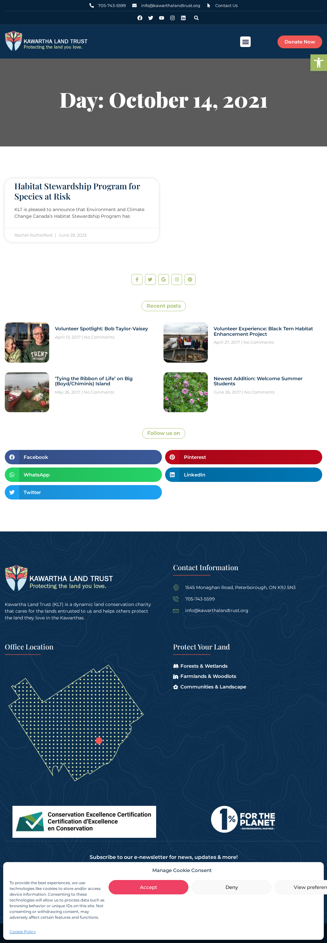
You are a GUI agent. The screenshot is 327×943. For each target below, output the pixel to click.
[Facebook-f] (137, 279)
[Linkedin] (183, 17)
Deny (231, 887)
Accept (148, 887)
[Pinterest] (190, 279)
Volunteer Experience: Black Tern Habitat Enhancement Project (263, 331)
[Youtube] (161, 17)
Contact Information (205, 567)
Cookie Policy (23, 931)
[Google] (163, 279)
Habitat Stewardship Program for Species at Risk (77, 190)
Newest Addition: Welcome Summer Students (258, 381)
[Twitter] (150, 17)
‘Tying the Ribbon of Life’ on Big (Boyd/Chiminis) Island (94, 381)
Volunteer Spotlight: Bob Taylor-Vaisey (101, 329)
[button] (318, 62)
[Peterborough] (98, 740)
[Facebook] (139, 17)
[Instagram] (172, 17)
